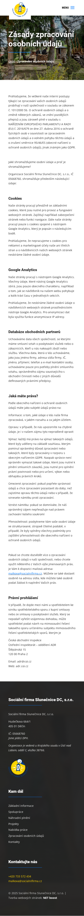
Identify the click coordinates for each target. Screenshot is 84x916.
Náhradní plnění (19, 818)
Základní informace (21, 806)
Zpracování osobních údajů (26, 836)
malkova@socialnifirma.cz (25, 573)
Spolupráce (15, 812)
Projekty (13, 824)
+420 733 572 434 (19, 876)
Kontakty (14, 842)
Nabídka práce (18, 830)
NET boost (50, 898)
